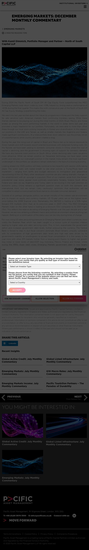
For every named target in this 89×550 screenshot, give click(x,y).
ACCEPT (17, 290)
